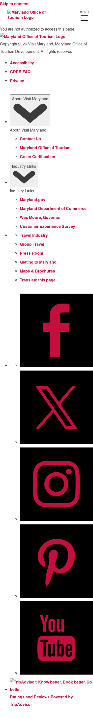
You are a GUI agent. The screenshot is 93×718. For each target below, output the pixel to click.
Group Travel (32, 244)
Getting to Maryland (38, 262)
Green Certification (37, 156)
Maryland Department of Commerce (53, 208)
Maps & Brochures (37, 271)
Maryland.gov (32, 199)
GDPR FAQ (20, 71)
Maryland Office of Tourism (45, 147)
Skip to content (14, 3)
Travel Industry (34, 235)
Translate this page (38, 280)
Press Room (31, 253)
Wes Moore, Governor (40, 217)
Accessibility (22, 63)
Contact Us (30, 138)
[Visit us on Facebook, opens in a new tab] (56, 365)
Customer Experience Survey (47, 226)
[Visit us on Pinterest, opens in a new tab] (56, 596)
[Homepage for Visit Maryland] (28, 15)
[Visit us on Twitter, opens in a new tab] (56, 442)
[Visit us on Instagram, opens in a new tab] (56, 519)
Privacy (17, 80)
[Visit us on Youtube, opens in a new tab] (56, 673)
